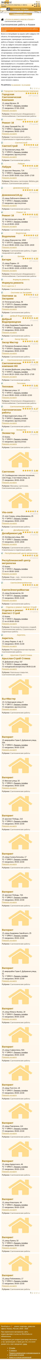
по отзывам (26, 85)
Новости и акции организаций (20, 1357)
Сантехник (8, 471)
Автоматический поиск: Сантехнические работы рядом (20, 30)
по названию (16, 85)
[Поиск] (8, 9)
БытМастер (9, 698)
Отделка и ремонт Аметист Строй (12, 611)
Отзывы (24, 9)
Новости (16, 9)
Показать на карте (9, 111)
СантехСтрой (10, 146)
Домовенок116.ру (12, 195)
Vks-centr (7, 512)
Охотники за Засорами (9, 297)
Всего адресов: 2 (9, 286)
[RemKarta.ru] (10, 2)
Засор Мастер (10, 342)
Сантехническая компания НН (11, 364)
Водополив (8, 236)
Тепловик (7, 386)
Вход (38, 2)
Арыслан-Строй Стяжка (16, 658)
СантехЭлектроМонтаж (15, 589)
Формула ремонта (12, 282)
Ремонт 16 (8, 122)
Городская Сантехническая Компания (11, 97)
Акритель (7, 638)
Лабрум (6, 166)
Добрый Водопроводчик (11, 320)
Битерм (6, 259)
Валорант (7, 737)
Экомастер (8, 433)
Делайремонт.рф (12, 533)
